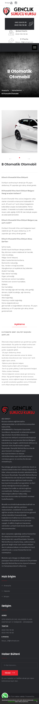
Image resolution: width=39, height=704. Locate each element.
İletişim (7, 3)
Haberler (7, 591)
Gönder (8, 673)
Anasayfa (5, 90)
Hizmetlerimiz (17, 90)
